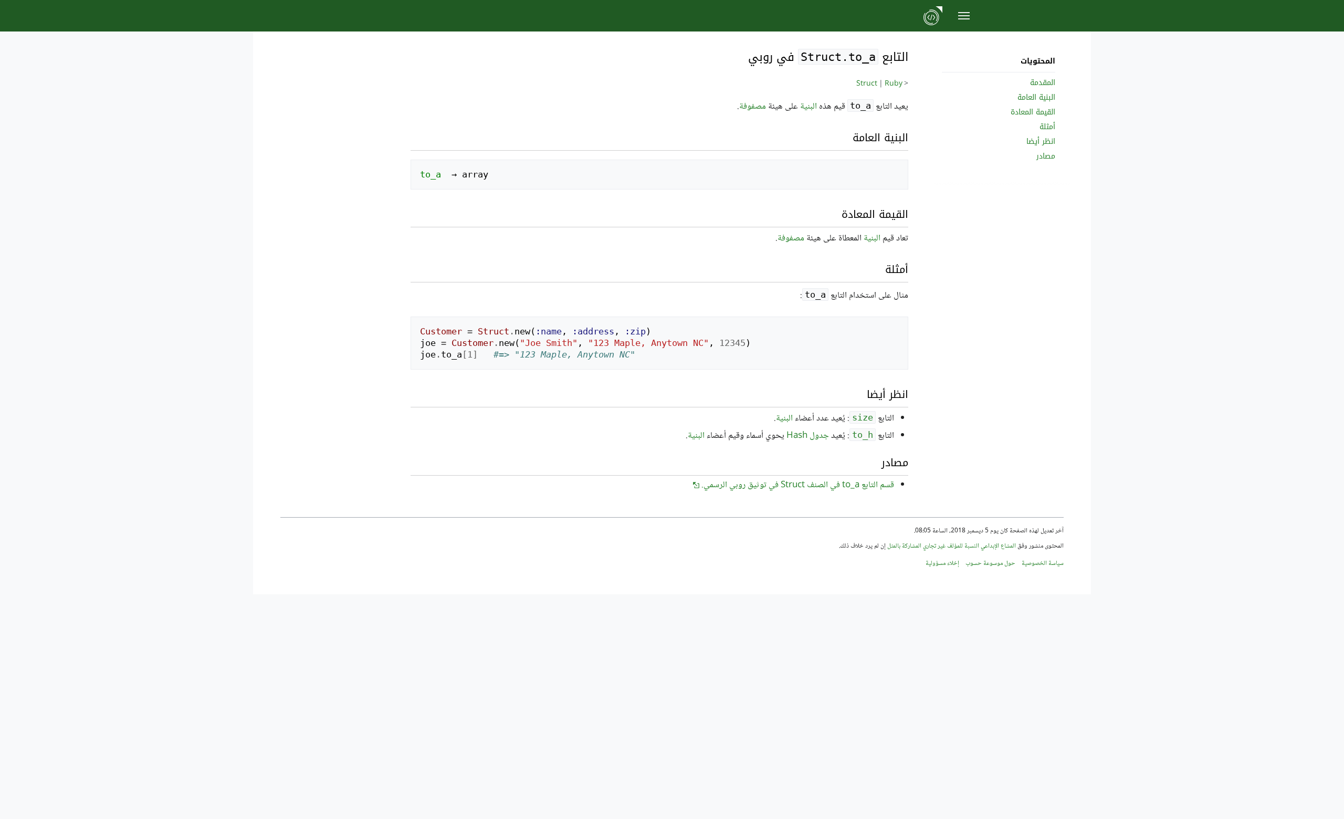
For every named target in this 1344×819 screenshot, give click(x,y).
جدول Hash (807, 436)
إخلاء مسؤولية (942, 563)
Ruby (893, 84)
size (862, 417)
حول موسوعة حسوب (990, 563)
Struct (866, 84)
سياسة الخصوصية (1043, 563)
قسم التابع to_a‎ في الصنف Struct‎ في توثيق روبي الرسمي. (797, 485)
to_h (862, 434)
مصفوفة (752, 106)
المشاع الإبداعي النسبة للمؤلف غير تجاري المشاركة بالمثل (951, 546)
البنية (808, 106)
